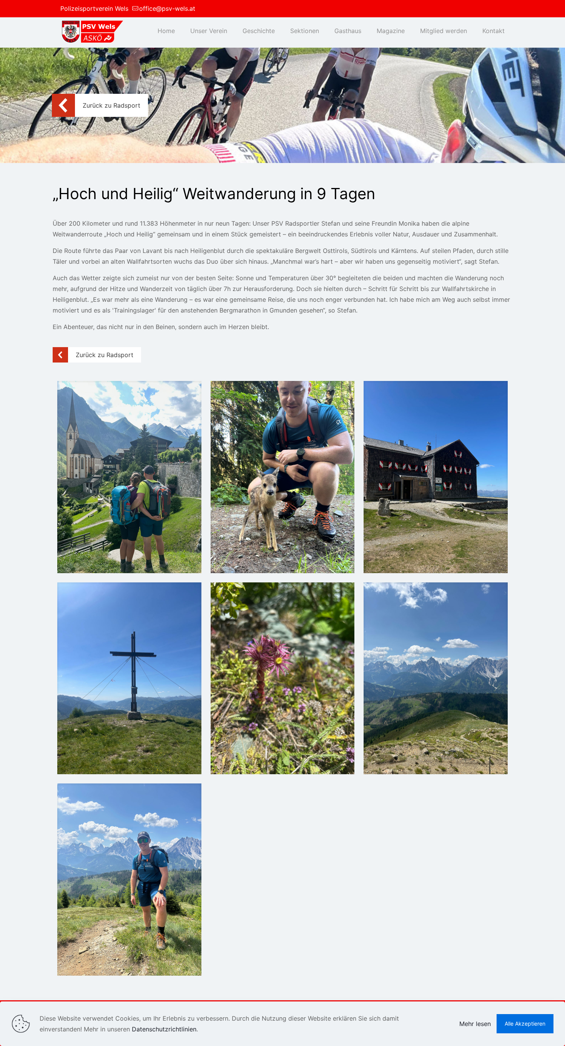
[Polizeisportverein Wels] (91, 30)
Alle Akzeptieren (525, 1023)
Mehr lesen (475, 1024)
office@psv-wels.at (167, 8)
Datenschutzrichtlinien (164, 1029)
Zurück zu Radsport (111, 105)
